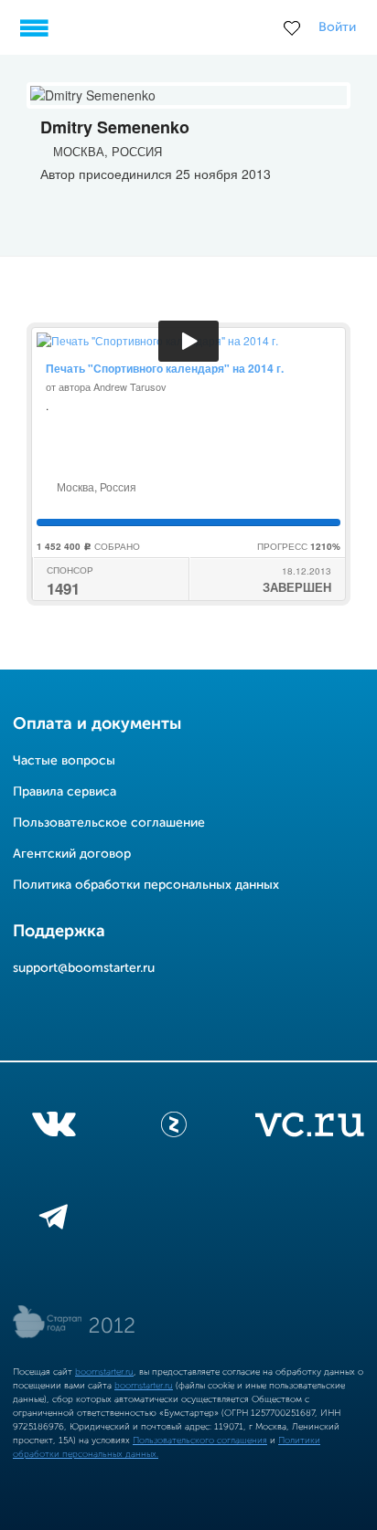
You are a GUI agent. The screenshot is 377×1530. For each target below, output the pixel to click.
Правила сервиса (64, 792)
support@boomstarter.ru (84, 968)
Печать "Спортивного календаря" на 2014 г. (165, 368)
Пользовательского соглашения (200, 1440)
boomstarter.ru (104, 1372)
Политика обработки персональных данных (146, 885)
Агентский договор (72, 854)
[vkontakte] (53, 1128)
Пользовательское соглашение (109, 823)
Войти (337, 27)
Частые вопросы (64, 760)
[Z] (174, 1128)
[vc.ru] (309, 1128)
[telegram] (53, 1220)
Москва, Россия (95, 486)
